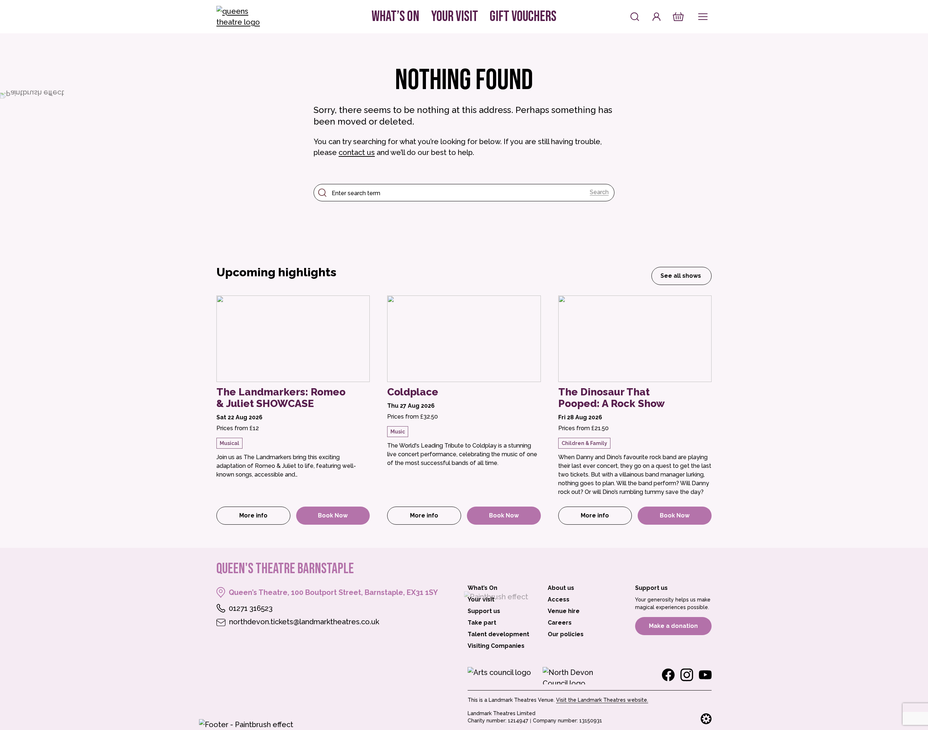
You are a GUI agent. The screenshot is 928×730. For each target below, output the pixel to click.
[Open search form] (634, 16)
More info (264, 517)
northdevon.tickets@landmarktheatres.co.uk (304, 621)
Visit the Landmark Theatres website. (602, 700)
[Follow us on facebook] (668, 674)
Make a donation (673, 625)
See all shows (680, 275)
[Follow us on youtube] (705, 674)
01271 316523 (251, 608)
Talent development (498, 634)
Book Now (333, 515)
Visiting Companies (496, 645)
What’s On (395, 16)
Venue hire (564, 611)
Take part (482, 622)
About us (561, 587)
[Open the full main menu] (703, 16)
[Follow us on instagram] (686, 674)
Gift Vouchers (523, 16)
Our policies (566, 634)
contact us (357, 152)
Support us (484, 611)
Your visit (454, 16)
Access (558, 599)
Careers (560, 622)
